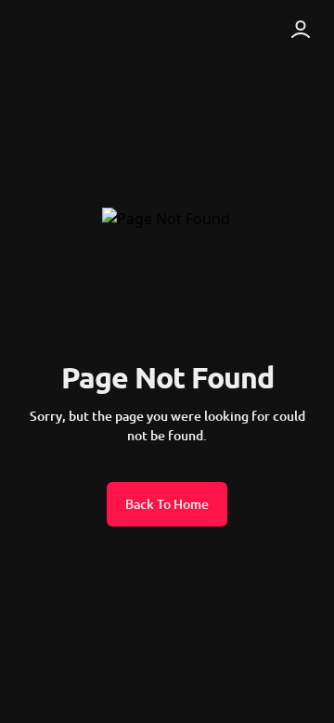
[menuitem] (63, 29)
